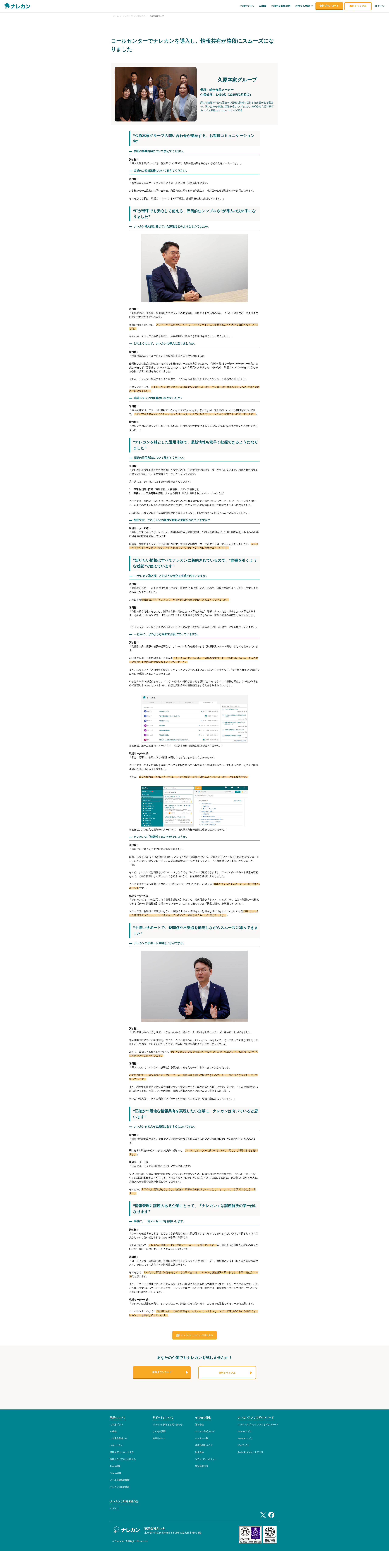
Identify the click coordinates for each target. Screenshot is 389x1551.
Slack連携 (115, 1466)
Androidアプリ (245, 1438)
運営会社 (199, 1424)
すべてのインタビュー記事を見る (197, 1335)
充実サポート (159, 1438)
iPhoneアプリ (244, 1431)
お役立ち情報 (302, 6)
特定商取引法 (201, 1466)
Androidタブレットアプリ (250, 1452)
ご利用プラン (116, 1424)
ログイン (114, 1508)
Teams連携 (115, 1473)
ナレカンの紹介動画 (119, 1487)
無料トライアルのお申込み (123, 1459)
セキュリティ (116, 1445)
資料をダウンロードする (122, 1452)
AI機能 (113, 1431)
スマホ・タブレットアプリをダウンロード (258, 1424)
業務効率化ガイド (203, 1445)
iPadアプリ (243, 1445)
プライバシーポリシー (206, 1459)
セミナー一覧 (201, 1438)
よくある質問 (159, 1431)
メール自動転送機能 (119, 1480)
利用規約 (199, 1452)
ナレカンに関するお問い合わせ (167, 1424)
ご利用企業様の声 (118, 1438)
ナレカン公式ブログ (204, 1431)
